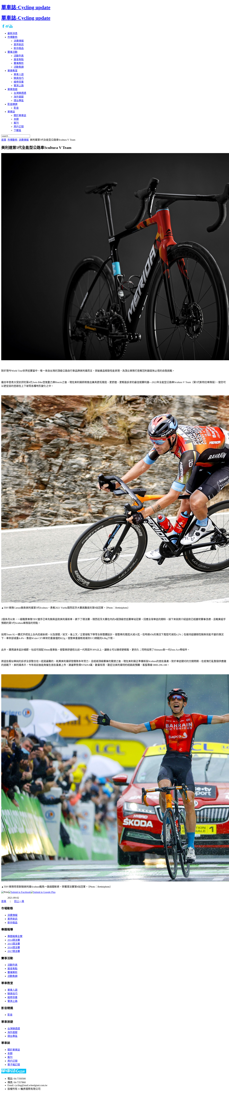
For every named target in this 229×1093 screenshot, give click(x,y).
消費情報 (24, 139)
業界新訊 (12, 919)
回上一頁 (19, 901)
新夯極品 (12, 922)
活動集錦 (12, 976)
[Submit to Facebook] (19, 892)
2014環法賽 (13, 940)
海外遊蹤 (12, 1032)
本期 (9, 1053)
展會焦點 (12, 968)
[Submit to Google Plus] (43, 892)
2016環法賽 (13, 947)
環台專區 (12, 1036)
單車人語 (12, 990)
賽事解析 (12, 972)
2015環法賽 (13, 943)
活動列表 (12, 965)
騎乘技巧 (12, 993)
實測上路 (12, 1001)
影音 (9, 1014)
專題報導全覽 (14, 936)
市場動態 (12, 139)
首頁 (3, 139)
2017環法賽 (13, 951)
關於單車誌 (13, 1049)
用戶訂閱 (12, 1061)
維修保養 (12, 997)
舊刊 (9, 1057)
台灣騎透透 (13, 1028)
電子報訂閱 (13, 1064)
